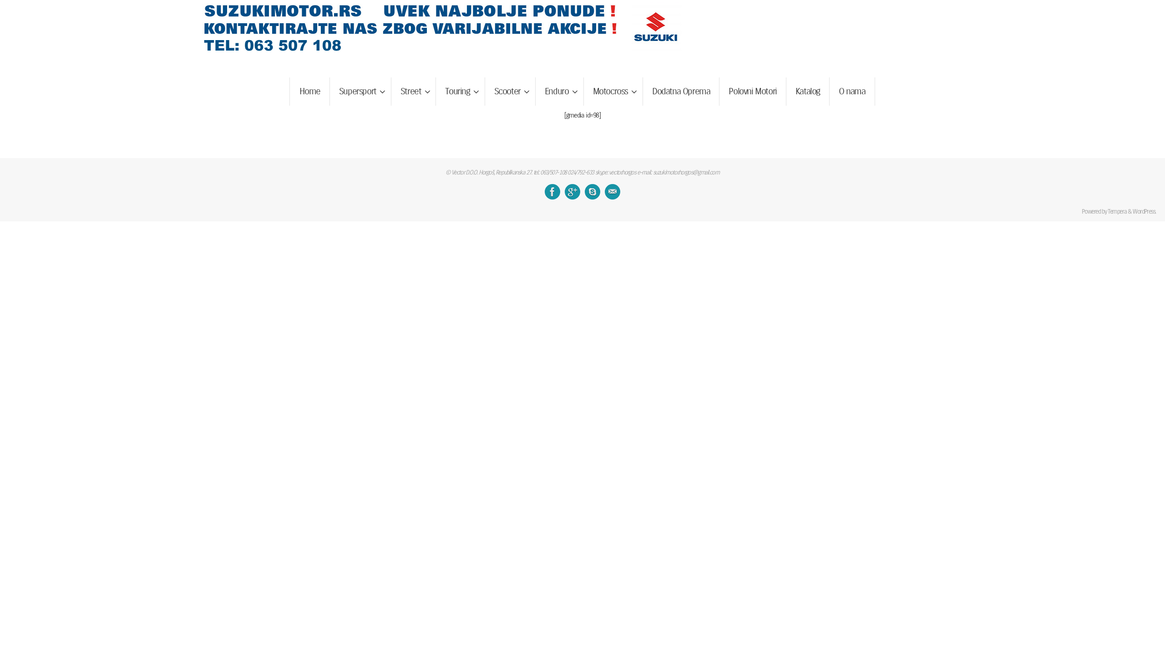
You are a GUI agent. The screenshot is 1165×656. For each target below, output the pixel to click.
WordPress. (1144, 211)
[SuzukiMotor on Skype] (592, 192)
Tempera (1117, 211)
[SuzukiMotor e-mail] (612, 192)
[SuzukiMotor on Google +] (572, 192)
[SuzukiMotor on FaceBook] (552, 192)
